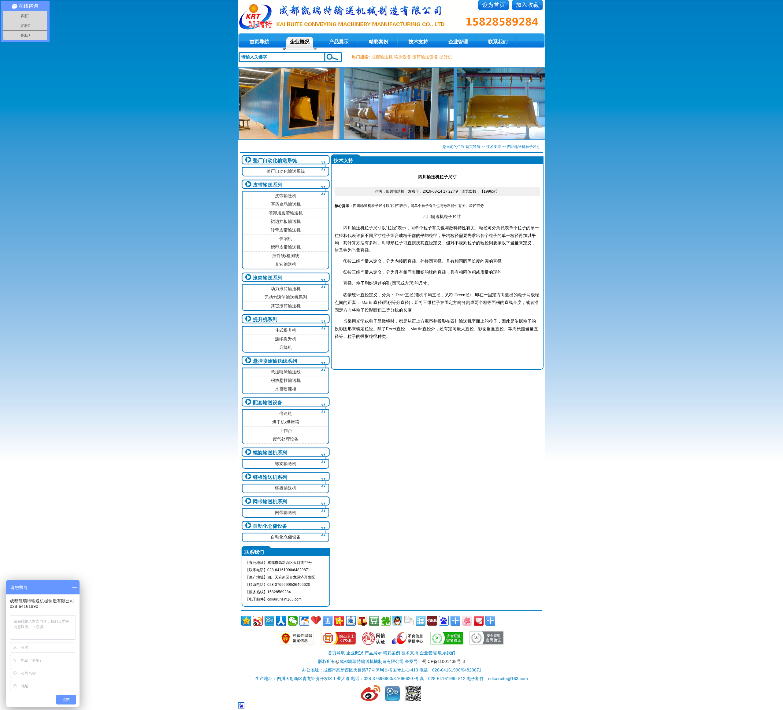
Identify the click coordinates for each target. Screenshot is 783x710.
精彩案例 (378, 41)
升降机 (285, 347)
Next (534, 103)
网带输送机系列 (270, 501)
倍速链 (285, 413)
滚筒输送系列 (267, 277)
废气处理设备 (286, 439)
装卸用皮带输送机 (286, 212)
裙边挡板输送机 (286, 221)
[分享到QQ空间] (246, 621)
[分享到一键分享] (327, 621)
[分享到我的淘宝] (455, 621)
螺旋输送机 (285, 463)
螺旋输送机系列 (270, 452)
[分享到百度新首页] (444, 621)
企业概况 (300, 41)
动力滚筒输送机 (286, 288)
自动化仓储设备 (270, 526)
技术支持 (418, 41)
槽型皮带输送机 (286, 247)
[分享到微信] (293, 621)
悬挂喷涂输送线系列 (275, 361)
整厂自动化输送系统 (275, 160)
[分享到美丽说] (467, 621)
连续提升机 (285, 338)
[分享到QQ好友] (397, 621)
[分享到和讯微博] (432, 621)
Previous (249, 103)
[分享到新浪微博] (258, 621)
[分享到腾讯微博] (269, 621)
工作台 (285, 430)
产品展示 (339, 41)
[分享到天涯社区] (420, 621)
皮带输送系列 (267, 184)
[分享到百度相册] (304, 621)
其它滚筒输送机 (286, 305)
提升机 (445, 56)
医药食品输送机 (286, 204)
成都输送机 (382, 56)
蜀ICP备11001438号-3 (443, 661)
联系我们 (498, 41)
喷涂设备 (402, 56)
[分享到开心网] (339, 621)
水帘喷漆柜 (285, 388)
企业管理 (458, 41)
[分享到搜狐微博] (362, 621)
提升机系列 (265, 319)
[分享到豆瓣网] (374, 621)
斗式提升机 (285, 330)
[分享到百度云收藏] (316, 621)
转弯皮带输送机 (286, 229)
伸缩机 (285, 238)
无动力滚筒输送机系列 (285, 297)
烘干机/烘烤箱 (285, 422)
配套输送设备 (267, 402)
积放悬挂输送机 (286, 380)
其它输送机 (285, 264)
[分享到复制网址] (409, 621)
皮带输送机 (285, 195)
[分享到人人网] (281, 621)
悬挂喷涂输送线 (286, 371)
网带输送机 (285, 512)
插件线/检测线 (285, 255)
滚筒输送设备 (425, 56)
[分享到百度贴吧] (351, 621)
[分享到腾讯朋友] (386, 621)
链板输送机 (285, 488)
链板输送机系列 (270, 477)
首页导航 (473, 147)
